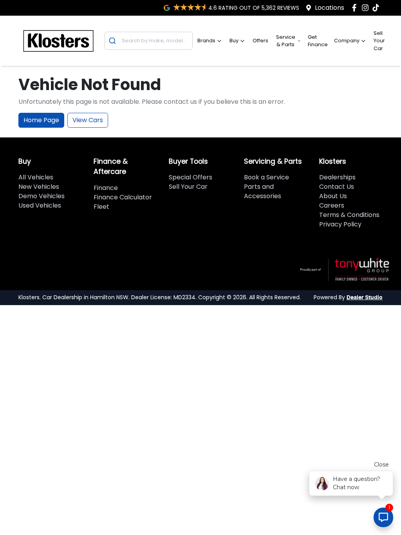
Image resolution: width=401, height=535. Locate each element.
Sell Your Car (379, 40)
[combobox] (149, 41)
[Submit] (113, 40)
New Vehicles (38, 186)
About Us (333, 196)
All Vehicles (35, 177)
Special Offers (190, 177)
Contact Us (336, 186)
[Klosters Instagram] (366, 7)
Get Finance (318, 41)
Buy (233, 40)
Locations (329, 7)
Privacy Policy (340, 224)
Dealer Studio (365, 297)
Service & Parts (285, 41)
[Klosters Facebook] (355, 7)
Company (346, 40)
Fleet (101, 206)
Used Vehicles (39, 205)
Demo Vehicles (41, 196)
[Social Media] (377, 7)
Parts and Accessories (262, 191)
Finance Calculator (123, 197)
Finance (106, 187)
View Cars (87, 120)
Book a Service (266, 177)
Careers (331, 205)
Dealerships (337, 177)
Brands (206, 40)
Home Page (41, 120)
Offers (260, 40)
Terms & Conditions (349, 214)
